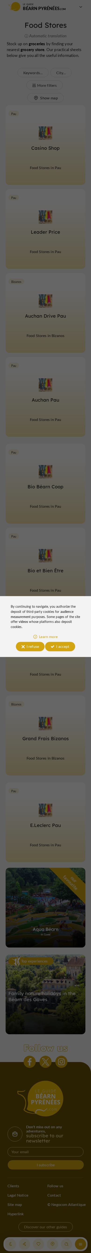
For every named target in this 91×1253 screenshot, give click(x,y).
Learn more (48, 636)
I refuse (33, 646)
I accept (62, 646)
